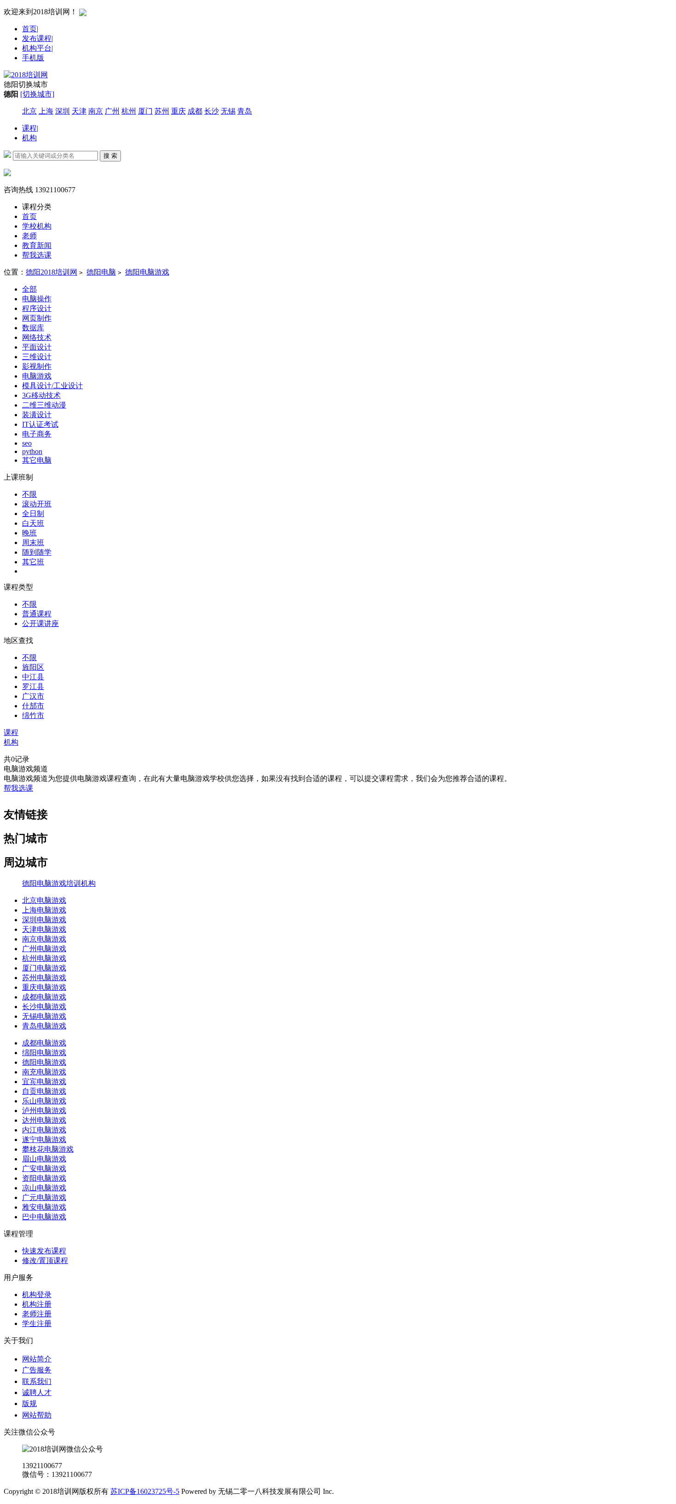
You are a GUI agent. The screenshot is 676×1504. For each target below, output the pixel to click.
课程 (29, 128)
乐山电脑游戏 (44, 1101)
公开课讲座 (40, 623)
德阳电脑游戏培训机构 (59, 883)
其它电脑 (37, 460)
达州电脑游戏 (44, 1120)
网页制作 (37, 318)
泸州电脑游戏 (44, 1110)
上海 (46, 111)
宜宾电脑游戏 (44, 1081)
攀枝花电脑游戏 (48, 1149)
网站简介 (37, 1359)
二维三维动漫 (44, 405)
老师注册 (37, 1314)
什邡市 (33, 706)
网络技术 (37, 337)
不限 (29, 494)
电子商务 (37, 434)
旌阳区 (33, 667)
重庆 (178, 111)
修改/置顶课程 (45, 1260)
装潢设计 (37, 415)
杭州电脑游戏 (44, 958)
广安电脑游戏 (44, 1168)
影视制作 (37, 366)
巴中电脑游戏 (44, 1217)
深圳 (62, 111)
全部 (29, 289)
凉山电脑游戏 (44, 1188)
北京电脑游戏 (44, 900)
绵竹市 (33, 715)
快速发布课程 (44, 1251)
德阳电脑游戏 (147, 272)
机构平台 (37, 48)
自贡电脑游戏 (44, 1091)
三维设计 (37, 357)
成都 (195, 111)
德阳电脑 (101, 272)
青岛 (244, 111)
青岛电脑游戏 (44, 1026)
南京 (95, 111)
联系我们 (37, 1381)
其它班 (33, 562)
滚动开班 (37, 504)
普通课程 (37, 614)
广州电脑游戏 (44, 949)
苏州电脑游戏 (44, 978)
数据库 (33, 328)
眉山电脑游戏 (44, 1159)
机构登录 (37, 1294)
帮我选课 (18, 788)
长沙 (211, 111)
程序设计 (37, 308)
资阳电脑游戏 (44, 1178)
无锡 (228, 111)
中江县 (33, 677)
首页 (29, 29)
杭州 (128, 111)
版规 (29, 1403)
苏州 (162, 111)
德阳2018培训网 (51, 272)
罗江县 (33, 686)
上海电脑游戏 (44, 910)
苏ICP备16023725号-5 (144, 1491)
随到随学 (37, 552)
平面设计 (37, 347)
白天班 (33, 523)
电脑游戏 (37, 376)
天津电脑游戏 (44, 929)
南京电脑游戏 (44, 939)
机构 (29, 138)
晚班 (29, 533)
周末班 (33, 542)
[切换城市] (37, 94)
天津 (79, 111)
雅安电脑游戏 (44, 1207)
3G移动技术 (41, 395)
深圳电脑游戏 (44, 920)
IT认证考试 (40, 424)
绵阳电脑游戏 (44, 1052)
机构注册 (37, 1304)
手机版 (33, 58)
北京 (29, 111)
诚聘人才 (37, 1392)
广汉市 (33, 696)
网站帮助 (37, 1415)
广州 (112, 111)
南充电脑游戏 (44, 1072)
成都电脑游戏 (44, 997)
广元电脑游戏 (44, 1197)
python (32, 451)
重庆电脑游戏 (44, 987)
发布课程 (37, 38)
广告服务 (37, 1370)
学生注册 (37, 1323)
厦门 (145, 111)
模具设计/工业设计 (52, 386)
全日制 (33, 513)
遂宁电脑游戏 (44, 1139)
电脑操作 (37, 299)
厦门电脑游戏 (44, 968)
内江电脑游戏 (44, 1130)
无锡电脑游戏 (44, 1016)
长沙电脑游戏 (44, 1006)
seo (27, 443)
